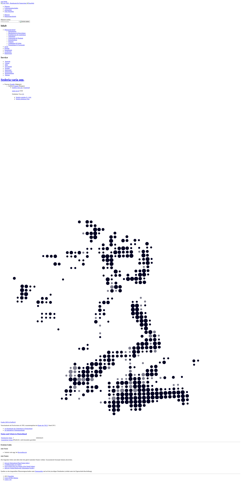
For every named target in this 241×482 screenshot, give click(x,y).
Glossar (7, 63)
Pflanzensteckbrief (10, 30)
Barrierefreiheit (9, 73)
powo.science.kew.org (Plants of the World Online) (20, 466)
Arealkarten (8, 52)
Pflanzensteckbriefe (10, 16)
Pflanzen (7, 6)
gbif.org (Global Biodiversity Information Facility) (19, 468)
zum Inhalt (4, 1)
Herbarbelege (12, 31)
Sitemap (7, 75)
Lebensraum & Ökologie (15, 38)
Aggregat (26, 87)
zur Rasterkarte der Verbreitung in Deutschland (18, 428)
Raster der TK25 (43, 425)
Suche (6, 46)
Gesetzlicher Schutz (7, 440)
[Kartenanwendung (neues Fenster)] (120, 420)
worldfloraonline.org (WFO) (13, 465)
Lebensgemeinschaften (11, 8)
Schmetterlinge (12, 40)
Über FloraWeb (9, 11)
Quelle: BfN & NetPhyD (8, 422)
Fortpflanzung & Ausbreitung (17, 35)
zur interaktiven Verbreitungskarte (15, 430)
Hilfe (6, 65)
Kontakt (7, 68)
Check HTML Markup (11, 478)
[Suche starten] (24, 22)
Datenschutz (8, 71)
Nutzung (10, 41)
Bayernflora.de (22, 452)
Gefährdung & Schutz (14, 43)
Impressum (8, 70)
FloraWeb (11, 476)
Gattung (16, 86)
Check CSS (8, 479)
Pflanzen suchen (5, 19)
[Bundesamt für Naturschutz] (14, 3)
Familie (12, 84)
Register (7, 48)
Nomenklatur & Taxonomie (16, 45)
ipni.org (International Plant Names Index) (17, 463)
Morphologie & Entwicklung (17, 33)
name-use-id (15, 91)
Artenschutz (8, 10)
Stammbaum (8, 50)
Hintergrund (8, 53)
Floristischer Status (6, 438)
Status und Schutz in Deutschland (14, 434)
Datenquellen (39, 471)
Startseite (7, 61)
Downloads (8, 66)
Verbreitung (11, 36)
